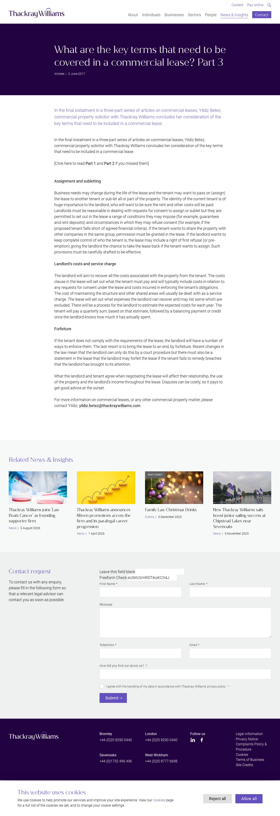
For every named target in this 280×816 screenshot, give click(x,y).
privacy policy (216, 686)
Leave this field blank (117, 571)
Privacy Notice (247, 739)
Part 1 (91, 163)
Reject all (217, 798)
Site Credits (244, 765)
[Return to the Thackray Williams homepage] (37, 13)
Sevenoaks (108, 755)
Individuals (151, 14)
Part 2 (109, 163)
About (133, 14)
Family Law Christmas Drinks (171, 509)
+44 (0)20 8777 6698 (161, 761)
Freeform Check (113, 577)
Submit (112, 698)
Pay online (255, 5)
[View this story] (38, 487)
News (12, 528)
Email (193, 645)
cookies (159, 800)
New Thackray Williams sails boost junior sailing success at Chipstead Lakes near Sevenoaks (239, 518)
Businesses (174, 14)
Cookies (242, 755)
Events (149, 517)
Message (106, 604)
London (151, 734)
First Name (107, 584)
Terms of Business (250, 760)
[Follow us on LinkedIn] (192, 739)
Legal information (249, 734)
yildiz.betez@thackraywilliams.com (109, 405)
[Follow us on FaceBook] (201, 739)
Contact (262, 14)
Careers (237, 5)
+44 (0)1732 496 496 (116, 761)
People (211, 14)
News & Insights (234, 14)
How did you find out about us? (122, 665)
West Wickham (156, 755)
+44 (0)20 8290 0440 (116, 740)
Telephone (107, 645)
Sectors (194, 14)
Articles (59, 73)
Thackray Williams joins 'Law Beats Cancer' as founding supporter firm (34, 515)
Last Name (197, 584)
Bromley (106, 734)
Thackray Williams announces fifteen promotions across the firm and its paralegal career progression (104, 518)
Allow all (249, 798)
